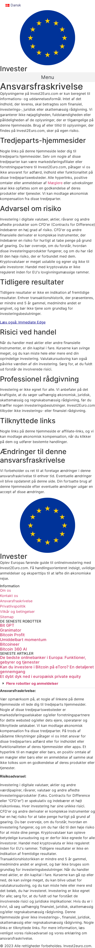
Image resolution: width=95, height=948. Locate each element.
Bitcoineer (9, 644)
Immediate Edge (32, 322)
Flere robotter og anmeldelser (32, 683)
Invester (13, 68)
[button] (47, 77)
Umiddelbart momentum (23, 639)
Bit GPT (7, 625)
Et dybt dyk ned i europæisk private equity (40, 676)
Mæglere (55, 183)
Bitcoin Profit (12, 634)
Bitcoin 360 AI (13, 649)
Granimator (10, 630)
